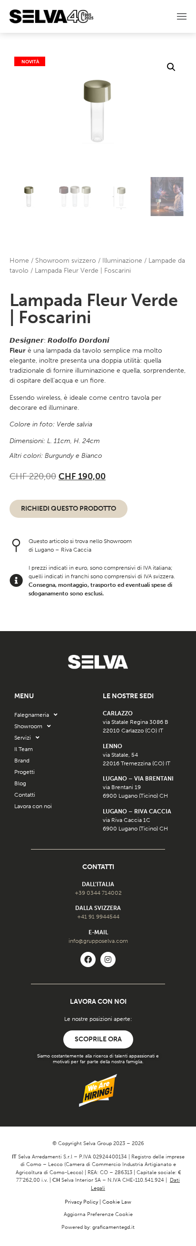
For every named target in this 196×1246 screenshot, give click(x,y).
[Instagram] (108, 959)
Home (19, 261)
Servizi (22, 737)
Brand (21, 760)
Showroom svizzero (65, 261)
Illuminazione (122, 261)
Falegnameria (31, 715)
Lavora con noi (33, 806)
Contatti (24, 794)
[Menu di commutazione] (181, 16)
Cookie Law (116, 1202)
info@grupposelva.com (98, 941)
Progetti (24, 772)
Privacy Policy (81, 1202)
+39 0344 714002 (98, 893)
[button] (171, 67)
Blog (20, 783)
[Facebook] (88, 959)
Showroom (28, 726)
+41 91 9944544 (98, 916)
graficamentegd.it (113, 1227)
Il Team (23, 749)
